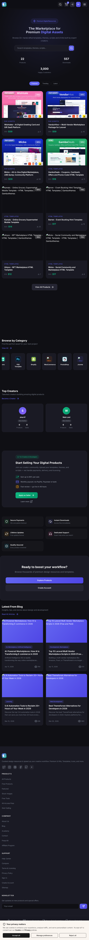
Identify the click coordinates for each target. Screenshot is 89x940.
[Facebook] (21, 767)
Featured (5, 789)
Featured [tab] (34, 83)
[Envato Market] (32, 767)
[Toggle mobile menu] (84, 4)
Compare (5, 863)
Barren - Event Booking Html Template (65, 220)
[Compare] (31, 113)
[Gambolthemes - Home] (4, 4)
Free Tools (6, 798)
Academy (5, 831)
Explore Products (44, 580)
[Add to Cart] (25, 113)
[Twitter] (4, 767)
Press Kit (5, 841)
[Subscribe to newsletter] (83, 906)
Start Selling (6, 808)
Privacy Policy (7, 873)
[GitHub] (26, 767)
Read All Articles (8, 614)
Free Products (7, 784)
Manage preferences (44, 935)
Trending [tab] (45, 83)
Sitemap (5, 888)
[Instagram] (9, 767)
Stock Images (7, 794)
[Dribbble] (15, 767)
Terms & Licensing (9, 868)
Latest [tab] (55, 83)
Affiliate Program (8, 845)
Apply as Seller (25, 495)
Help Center (6, 859)
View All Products (42, 287)
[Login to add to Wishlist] (19, 113)
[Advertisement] (44, 310)
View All (5, 348)
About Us (5, 821)
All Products (6, 779)
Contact (5, 836)
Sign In (4, 878)
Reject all (72, 935)
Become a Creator (9, 399)
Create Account (44, 588)
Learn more (25, 501)
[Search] (60, 4)
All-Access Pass (8, 803)
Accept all (16, 935)
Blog (3, 826)
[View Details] (13, 113)
